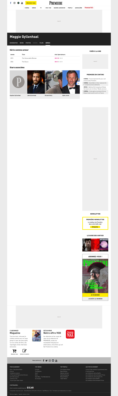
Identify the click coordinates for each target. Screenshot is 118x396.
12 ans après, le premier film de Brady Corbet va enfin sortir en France (95, 92)
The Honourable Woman (29, 58)
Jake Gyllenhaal (31, 95)
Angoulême (78, 8)
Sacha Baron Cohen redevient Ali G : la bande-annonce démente (95, 83)
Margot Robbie (64, 376)
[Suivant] (78, 83)
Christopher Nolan (65, 369)
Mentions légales (14, 394)
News (22, 43)
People (70, 8)
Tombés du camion (15, 373)
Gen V (36, 373)
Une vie (12, 371)
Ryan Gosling (63, 371)
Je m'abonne (95, 295)
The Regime (38, 371)
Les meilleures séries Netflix (93, 373)
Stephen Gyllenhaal (15, 95)
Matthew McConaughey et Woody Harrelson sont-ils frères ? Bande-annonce (95, 88)
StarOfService (46, 390)
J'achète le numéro (95, 299)
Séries (34, 8)
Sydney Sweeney (64, 375)
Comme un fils (13, 378)
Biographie (14, 43)
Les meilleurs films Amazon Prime (95, 380)
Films (41, 43)
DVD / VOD (48, 8)
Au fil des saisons (14, 376)
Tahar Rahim (63, 378)
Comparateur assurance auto (16, 390)
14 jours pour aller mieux (16, 380)
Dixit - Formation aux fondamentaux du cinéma (60, 390)
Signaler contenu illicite (23, 394)
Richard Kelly (48, 95)
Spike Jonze (65, 95)
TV (41, 8)
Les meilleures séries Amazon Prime (95, 375)
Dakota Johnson (64, 373)
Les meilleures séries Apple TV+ (94, 376)
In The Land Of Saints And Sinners (19, 375)
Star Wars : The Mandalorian (42, 376)
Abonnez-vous (30, 3)
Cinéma (27, 8)
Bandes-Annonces (59, 8)
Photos (28, 43)
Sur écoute (38, 378)
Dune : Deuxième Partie (16, 369)
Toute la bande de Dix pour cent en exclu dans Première (95, 79)
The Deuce (25, 62)
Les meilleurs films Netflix (93, 378)
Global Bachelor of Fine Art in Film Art (33, 390)
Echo (36, 375)
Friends (37, 369)
